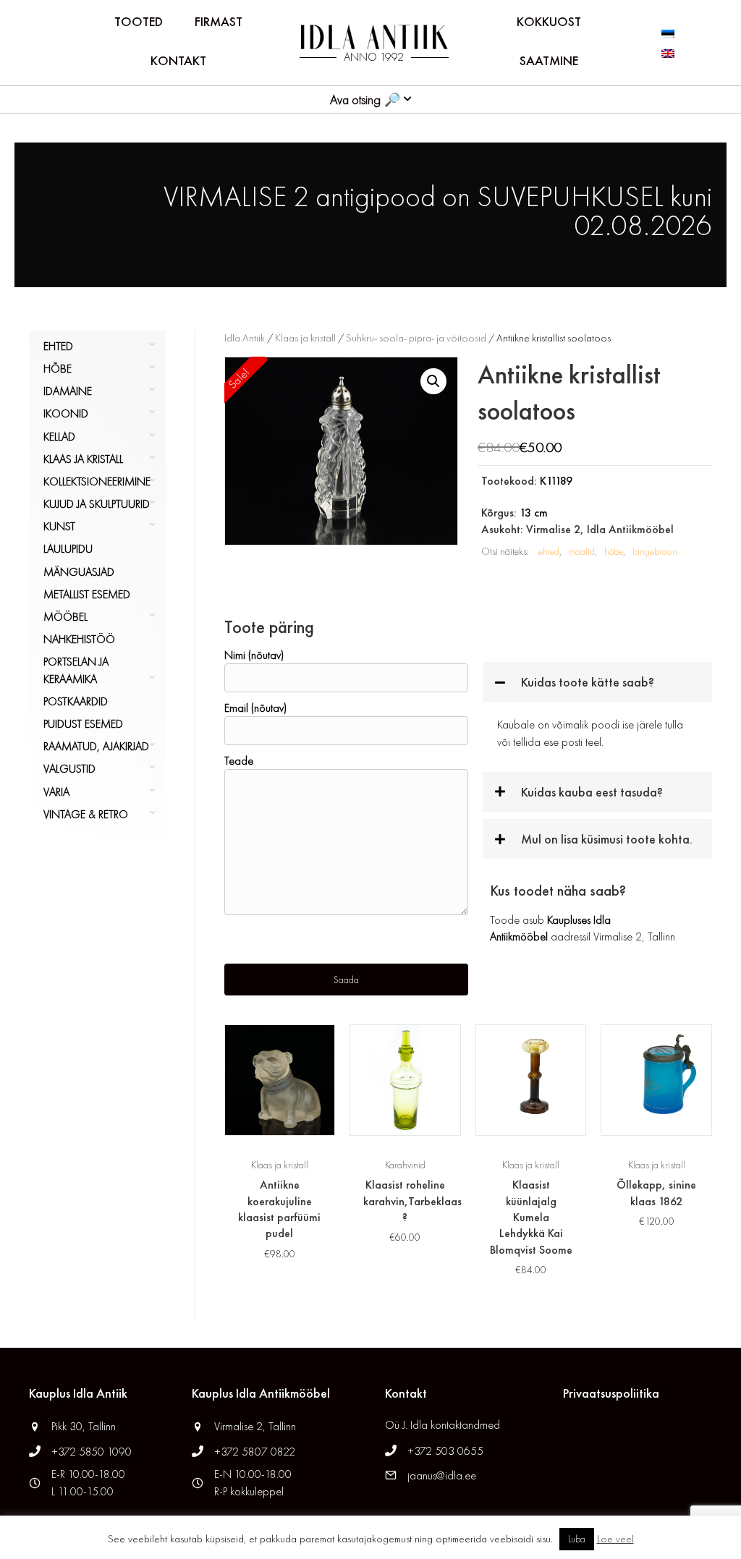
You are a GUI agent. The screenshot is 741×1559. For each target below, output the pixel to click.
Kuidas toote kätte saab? (587, 682)
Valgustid (69, 768)
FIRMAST (218, 21)
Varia (56, 791)
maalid (582, 551)
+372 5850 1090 (93, 1451)
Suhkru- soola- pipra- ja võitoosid (416, 337)
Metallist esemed (86, 594)
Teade (238, 760)
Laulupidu (68, 548)
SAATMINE (549, 60)
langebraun (654, 551)
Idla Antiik (244, 337)
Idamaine (67, 391)
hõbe (613, 551)
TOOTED (138, 21)
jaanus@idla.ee (441, 1475)
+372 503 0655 (445, 1450)
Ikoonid (65, 413)
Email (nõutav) (255, 707)
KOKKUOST (549, 21)
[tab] (597, 682)
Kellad (59, 436)
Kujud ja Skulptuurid (96, 503)
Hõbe (57, 368)
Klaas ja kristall (83, 459)
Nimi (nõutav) (254, 655)
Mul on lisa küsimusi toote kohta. (607, 839)
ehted (548, 551)
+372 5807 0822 (254, 1451)
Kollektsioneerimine (97, 481)
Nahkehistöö (79, 639)
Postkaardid (75, 701)
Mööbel (65, 616)
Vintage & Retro (85, 814)
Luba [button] (576, 1539)
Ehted (58, 346)
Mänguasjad (78, 571)
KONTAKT (178, 60)
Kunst (59, 526)
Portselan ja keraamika (76, 670)
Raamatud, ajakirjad (96, 746)
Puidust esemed (83, 723)
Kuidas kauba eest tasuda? (592, 791)
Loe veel (615, 1539)
